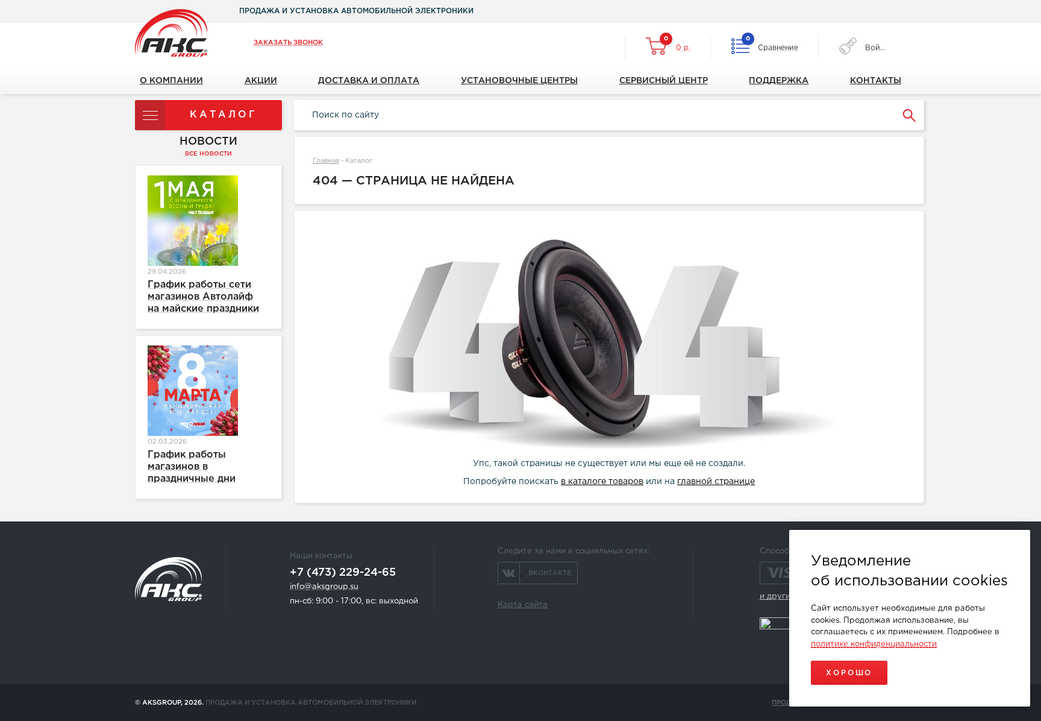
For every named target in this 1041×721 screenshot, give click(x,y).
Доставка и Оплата (368, 80)
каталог (223, 114)
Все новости (208, 154)
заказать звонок (288, 43)
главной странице (716, 481)
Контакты (875, 80)
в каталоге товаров (602, 481)
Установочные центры (519, 80)
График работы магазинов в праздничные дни (192, 466)
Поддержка (778, 80)
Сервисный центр (663, 80)
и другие (777, 596)
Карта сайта (523, 605)
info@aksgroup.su (324, 587)
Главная (326, 161)
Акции (261, 80)
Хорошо (849, 673)
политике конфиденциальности (874, 644)
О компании (171, 80)
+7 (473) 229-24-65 (343, 573)
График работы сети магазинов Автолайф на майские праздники (203, 296)
